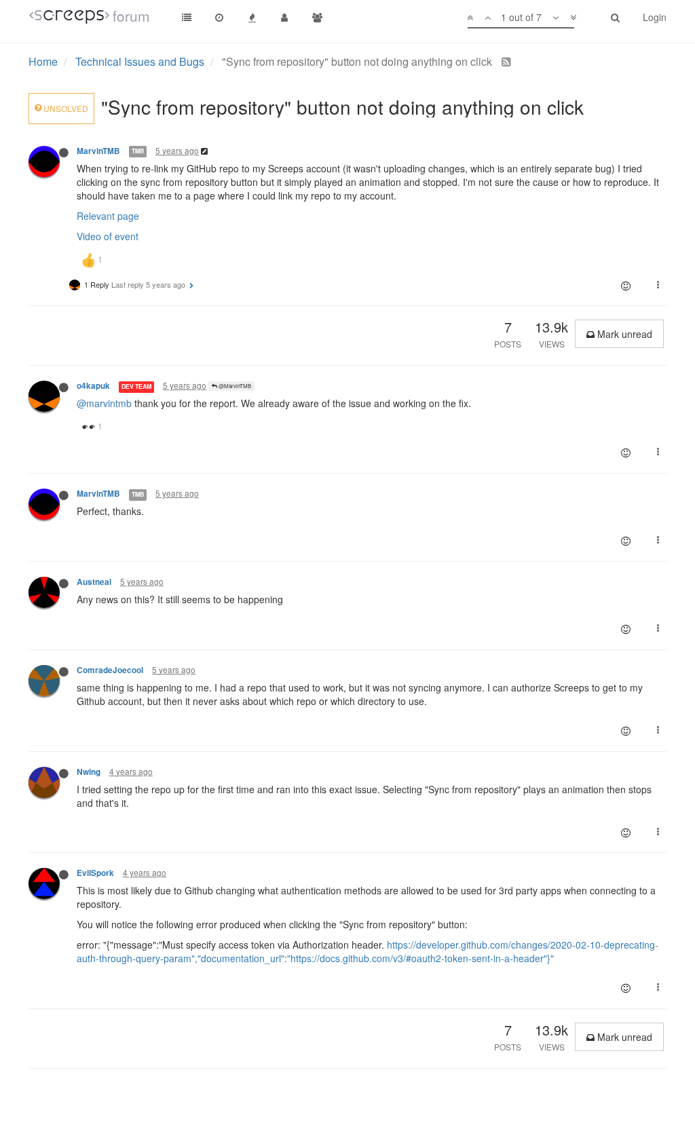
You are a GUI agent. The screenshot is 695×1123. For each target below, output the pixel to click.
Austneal (94, 582)
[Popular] (252, 17)
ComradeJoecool (110, 670)
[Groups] (317, 17)
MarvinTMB (98, 151)
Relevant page (108, 216)
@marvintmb (104, 403)
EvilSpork (95, 873)
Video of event (107, 236)
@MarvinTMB (234, 385)
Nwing (88, 772)
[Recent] (219, 17)
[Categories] (186, 17)
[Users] (284, 17)
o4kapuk (93, 386)
